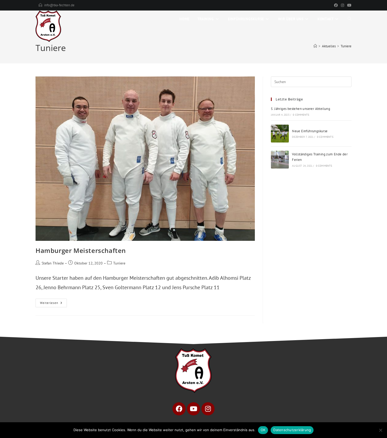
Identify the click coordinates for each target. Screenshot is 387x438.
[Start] (315, 46)
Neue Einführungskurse (310, 131)
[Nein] (380, 430)
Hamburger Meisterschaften (81, 250)
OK (263, 430)
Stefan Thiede (53, 263)
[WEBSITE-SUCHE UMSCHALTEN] (349, 19)
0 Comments (301, 114)
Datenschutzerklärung (292, 430)
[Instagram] (342, 5)
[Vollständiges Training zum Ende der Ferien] (280, 160)
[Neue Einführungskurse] (280, 133)
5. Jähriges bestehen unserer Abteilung (300, 108)
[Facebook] (336, 5)
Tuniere (346, 46)
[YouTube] (348, 5)
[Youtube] (193, 408)
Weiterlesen (53, 302)
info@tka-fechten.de (59, 5)
